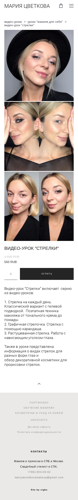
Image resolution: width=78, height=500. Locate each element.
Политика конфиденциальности (39, 432)
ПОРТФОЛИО (39, 402)
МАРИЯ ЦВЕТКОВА (27, 5)
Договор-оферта (39, 427)
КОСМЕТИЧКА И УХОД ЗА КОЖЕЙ (39, 413)
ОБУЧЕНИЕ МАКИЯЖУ (39, 407)
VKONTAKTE (39, 420)
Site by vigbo (39, 490)
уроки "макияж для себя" (45, 21)
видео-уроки (13, 21)
